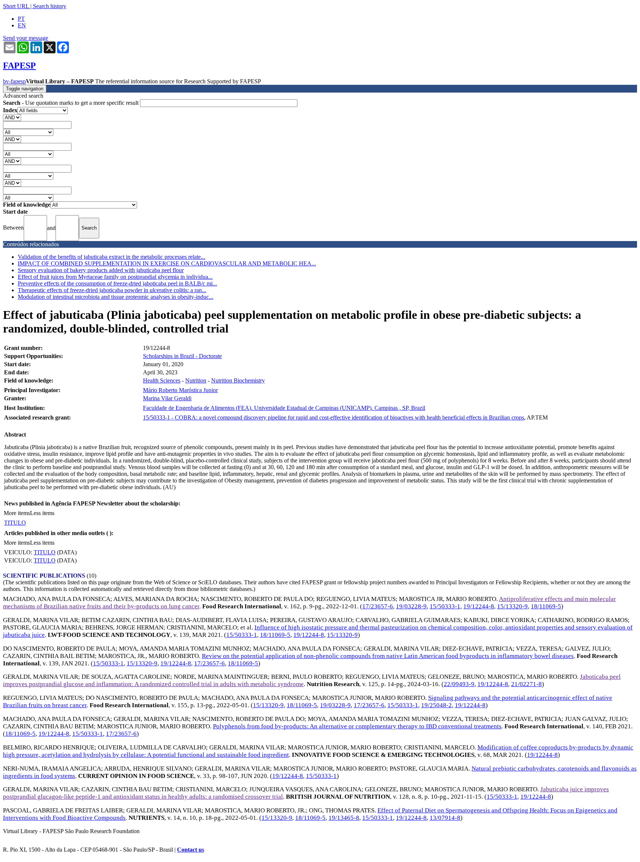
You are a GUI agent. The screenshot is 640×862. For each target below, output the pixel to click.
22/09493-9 (459, 684)
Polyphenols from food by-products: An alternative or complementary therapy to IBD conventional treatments (357, 726)
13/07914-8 (445, 817)
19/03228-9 (411, 606)
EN (22, 25)
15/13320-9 (512, 606)
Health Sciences (161, 380)
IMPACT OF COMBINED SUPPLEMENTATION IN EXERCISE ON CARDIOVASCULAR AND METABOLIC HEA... (167, 263)
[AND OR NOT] (12, 117)
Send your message (25, 38)
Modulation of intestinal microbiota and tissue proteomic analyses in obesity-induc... (115, 297)
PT (21, 19)
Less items (42, 513)
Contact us (190, 849)
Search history (49, 6)
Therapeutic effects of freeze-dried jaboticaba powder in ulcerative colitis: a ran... (112, 290)
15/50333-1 (445, 606)
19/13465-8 (344, 817)
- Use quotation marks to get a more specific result (71, 103)
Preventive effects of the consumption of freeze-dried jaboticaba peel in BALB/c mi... (117, 283)
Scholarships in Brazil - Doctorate (182, 356)
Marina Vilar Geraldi (167, 398)
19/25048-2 (436, 705)
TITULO (15, 522)
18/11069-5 (546, 606)
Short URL (16, 6)
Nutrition (195, 380)
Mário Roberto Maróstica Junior (180, 390)
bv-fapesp (14, 81)
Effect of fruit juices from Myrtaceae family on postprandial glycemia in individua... (115, 277)
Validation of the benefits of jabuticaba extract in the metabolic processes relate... (111, 257)
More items (17, 513)
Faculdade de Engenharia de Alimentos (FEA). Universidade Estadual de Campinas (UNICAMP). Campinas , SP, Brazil (284, 408)
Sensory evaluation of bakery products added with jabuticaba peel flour (101, 270)
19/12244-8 (478, 606)
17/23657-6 (377, 606)
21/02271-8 (526, 684)
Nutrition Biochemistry (238, 380)
